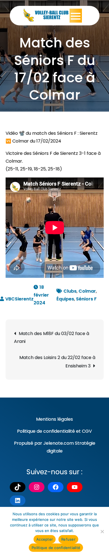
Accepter (44, 539)
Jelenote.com (58, 443)
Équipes (65, 299)
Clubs (70, 291)
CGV (87, 431)
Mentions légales (54, 419)
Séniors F (86, 299)
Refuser (68, 539)
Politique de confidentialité (46, 431)
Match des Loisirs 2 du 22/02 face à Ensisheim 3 (57, 361)
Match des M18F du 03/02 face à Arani (51, 337)
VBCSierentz (19, 299)
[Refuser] (102, 531)
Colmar (87, 291)
